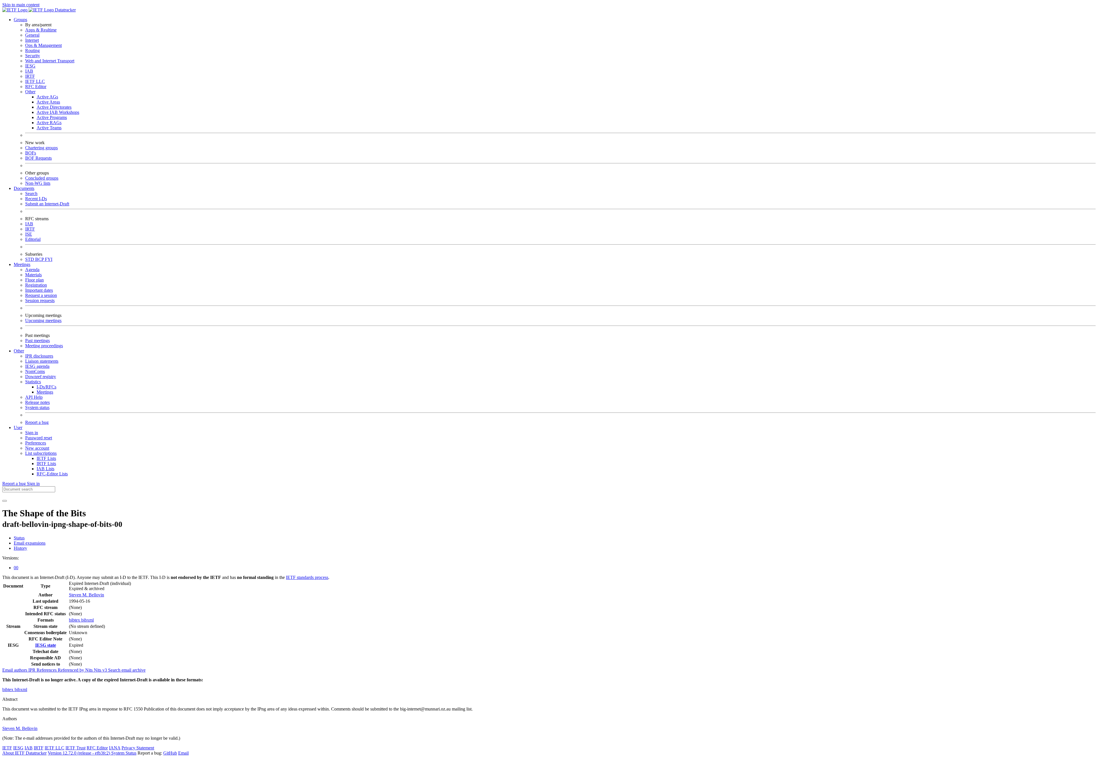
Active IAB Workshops (58, 112)
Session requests (40, 300)
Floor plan (34, 279)
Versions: (10, 557)
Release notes (37, 402)
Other (30, 91)
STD (30, 259)
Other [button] (19, 350)
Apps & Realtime (41, 29)
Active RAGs (49, 122)
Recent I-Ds (36, 198)
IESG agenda (37, 366)
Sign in (31, 432)
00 (16, 567)
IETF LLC (35, 81)
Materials (33, 274)
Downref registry (40, 376)
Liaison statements (41, 361)
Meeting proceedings (44, 345)
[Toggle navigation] (4, 501)
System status (37, 407)
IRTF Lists (46, 463)
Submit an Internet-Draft (47, 203)
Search (31, 193)
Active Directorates (54, 107)
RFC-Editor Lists (52, 473)
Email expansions (29, 543)
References (47, 670)
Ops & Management (43, 45)
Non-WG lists (37, 183)
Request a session (41, 295)
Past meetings (37, 340)
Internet (32, 40)
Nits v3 (101, 670)
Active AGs (47, 96)
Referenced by (71, 670)
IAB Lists (45, 468)
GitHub (170, 753)
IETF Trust (75, 747)
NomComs (35, 371)
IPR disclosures (39, 356)
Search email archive (127, 670)
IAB (29, 71)
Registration (36, 285)
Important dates (39, 290)
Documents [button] (24, 188)
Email (183, 753)
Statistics (33, 381)
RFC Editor (35, 86)
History (20, 548)
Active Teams (49, 127)
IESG (30, 66)
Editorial (33, 239)
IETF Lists (46, 458)
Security (32, 55)
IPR (32, 670)
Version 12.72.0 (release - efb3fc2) (79, 753)
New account (37, 448)
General (32, 35)
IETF (7, 747)
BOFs (30, 152)
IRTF (30, 76)
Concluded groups (41, 178)
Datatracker (65, 9)
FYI (48, 259)
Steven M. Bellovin (86, 594)
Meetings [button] (22, 264)
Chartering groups (41, 147)
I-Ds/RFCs (46, 386)
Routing (32, 50)
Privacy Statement (138, 747)
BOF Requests (38, 158)
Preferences (35, 442)
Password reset (38, 437)
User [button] (18, 427)
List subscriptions (41, 453)
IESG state (45, 645)
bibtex (75, 620)
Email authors (15, 670)
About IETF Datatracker (24, 753)
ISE (28, 234)
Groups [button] (20, 19)
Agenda (32, 269)
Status (19, 537)
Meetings (45, 392)
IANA (114, 747)
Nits (89, 670)
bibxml (87, 620)
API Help (34, 397)
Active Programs (52, 117)
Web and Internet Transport (49, 60)
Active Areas (48, 102)
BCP (40, 259)
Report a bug (37, 422)
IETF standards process (307, 577)
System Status (123, 753)
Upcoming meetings (43, 320)
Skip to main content (20, 4)
